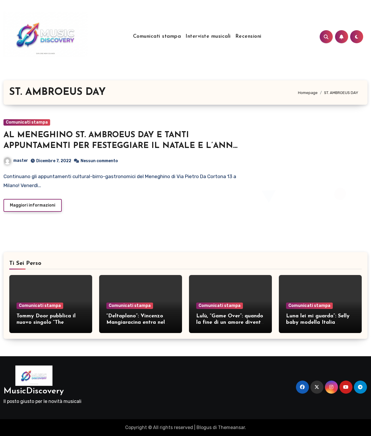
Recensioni (248, 36)
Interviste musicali (208, 36)
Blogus (204, 427)
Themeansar (231, 427)
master (20, 160)
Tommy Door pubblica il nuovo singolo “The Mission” (46, 322)
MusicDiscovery (33, 391)
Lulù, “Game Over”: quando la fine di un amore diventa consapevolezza (230, 322)
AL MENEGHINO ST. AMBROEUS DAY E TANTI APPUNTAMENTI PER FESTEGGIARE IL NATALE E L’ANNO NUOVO (121, 145)
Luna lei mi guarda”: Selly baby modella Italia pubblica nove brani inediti (319, 322)
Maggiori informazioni (32, 205)
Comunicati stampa (157, 36)
